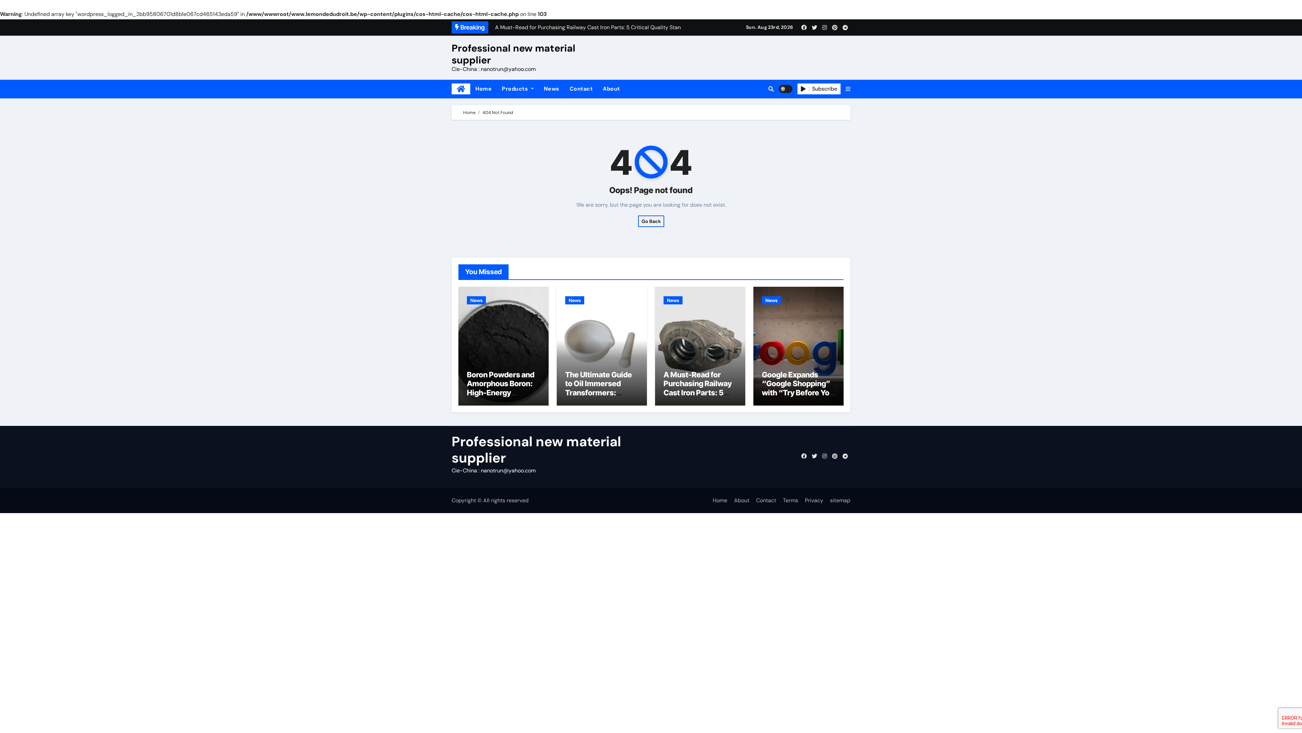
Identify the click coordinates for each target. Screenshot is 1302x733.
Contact (581, 88)
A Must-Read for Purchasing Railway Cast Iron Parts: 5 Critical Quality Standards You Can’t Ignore (699, 397)
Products (516, 88)
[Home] (461, 88)
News (551, 88)
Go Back (651, 221)
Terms (790, 500)
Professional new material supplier (513, 54)
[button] (848, 89)
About (611, 88)
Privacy (814, 500)
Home (483, 88)
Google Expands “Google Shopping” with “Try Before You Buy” (798, 388)
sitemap (840, 500)
